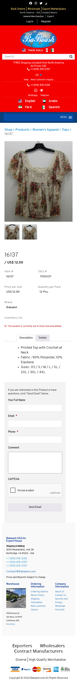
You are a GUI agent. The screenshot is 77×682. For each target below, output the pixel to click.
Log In (29, 21)
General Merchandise (33, 16)
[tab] (26, 338)
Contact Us (60, 595)
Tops (65, 130)
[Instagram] (36, 4)
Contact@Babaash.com (21, 571)
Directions (10, 624)
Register (46, 21)
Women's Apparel (45, 130)
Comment (13, 447)
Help (26, 80)
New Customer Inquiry (42, 80)
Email (12, 416)
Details (43, 338)
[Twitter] (41, 4)
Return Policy (37, 595)
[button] (63, 117)
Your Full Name (16, 400)
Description (26, 338)
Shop (8, 130)
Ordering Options (39, 592)
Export (50, 16)
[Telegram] (41, 90)
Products (22, 130)
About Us (59, 592)
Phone (13, 432)
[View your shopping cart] (40, 75)
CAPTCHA (14, 479)
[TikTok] (46, 3)
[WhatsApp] (35, 90)
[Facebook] (30, 4)
